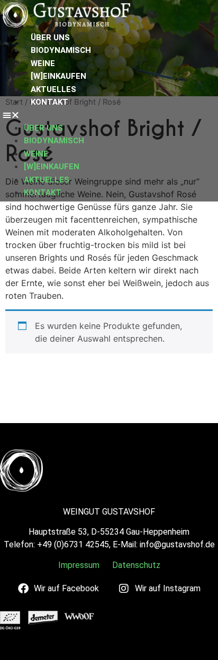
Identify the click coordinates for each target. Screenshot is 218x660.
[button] (45, 114)
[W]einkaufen (58, 76)
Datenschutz (136, 565)
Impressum (78, 565)
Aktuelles (53, 89)
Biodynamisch (61, 50)
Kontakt (49, 102)
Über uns (50, 37)
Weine (43, 63)
